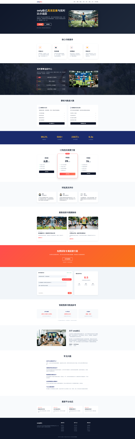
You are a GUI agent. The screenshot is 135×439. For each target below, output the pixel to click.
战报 (89, 1)
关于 (92, 1)
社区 (86, 1)
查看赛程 (48, 24)
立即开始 (46, 171)
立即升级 (88, 173)
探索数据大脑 (83, 123)
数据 (80, 1)
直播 (77, 1)
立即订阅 (67, 173)
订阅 (83, 1)
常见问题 (96, 1)
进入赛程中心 (51, 123)
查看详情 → (40, 237)
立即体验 (40, 24)
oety (39, 2)
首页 (74, 1)
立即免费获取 (67, 259)
